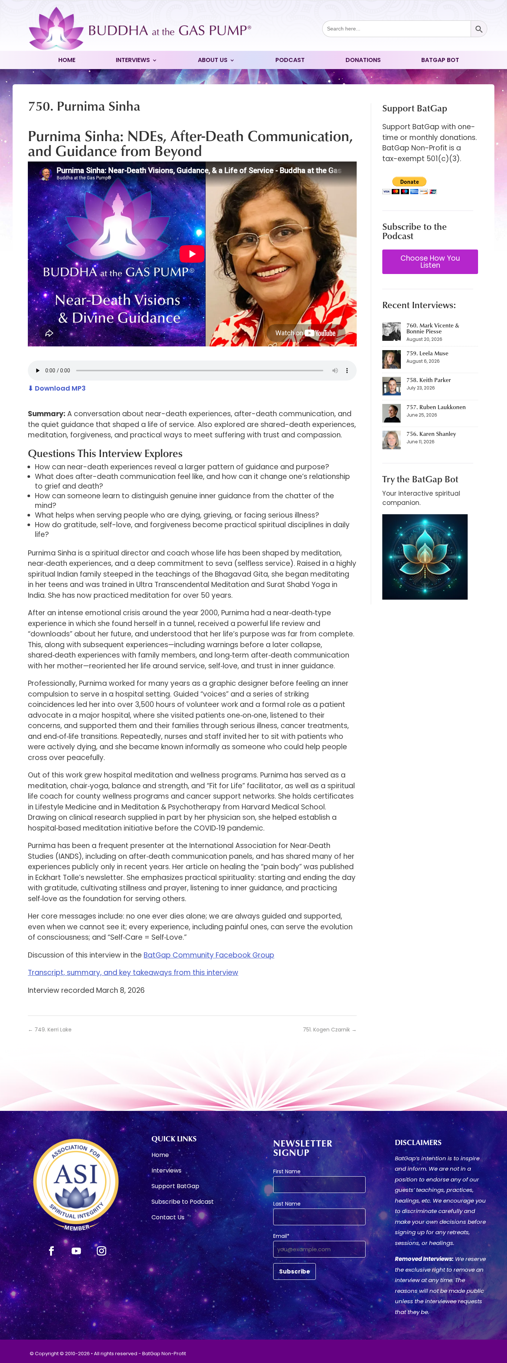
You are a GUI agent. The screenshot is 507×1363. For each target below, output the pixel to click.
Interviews (133, 61)
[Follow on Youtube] (76, 1251)
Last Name (287, 1203)
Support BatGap (175, 1187)
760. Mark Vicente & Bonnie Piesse (432, 328)
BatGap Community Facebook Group (209, 955)
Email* (281, 1236)
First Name (287, 1171)
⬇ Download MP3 (57, 388)
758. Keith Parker (428, 380)
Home (66, 61)
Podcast (290, 61)
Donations (363, 61)
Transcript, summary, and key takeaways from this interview (133, 973)
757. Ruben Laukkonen (436, 407)
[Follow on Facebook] (51, 1251)
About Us (213, 61)
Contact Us (167, 1218)
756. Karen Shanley (431, 434)
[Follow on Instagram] (101, 1251)
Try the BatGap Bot (420, 478)
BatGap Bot (440, 61)
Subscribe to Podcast (182, 1202)
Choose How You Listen (430, 261)
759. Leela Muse (427, 353)
